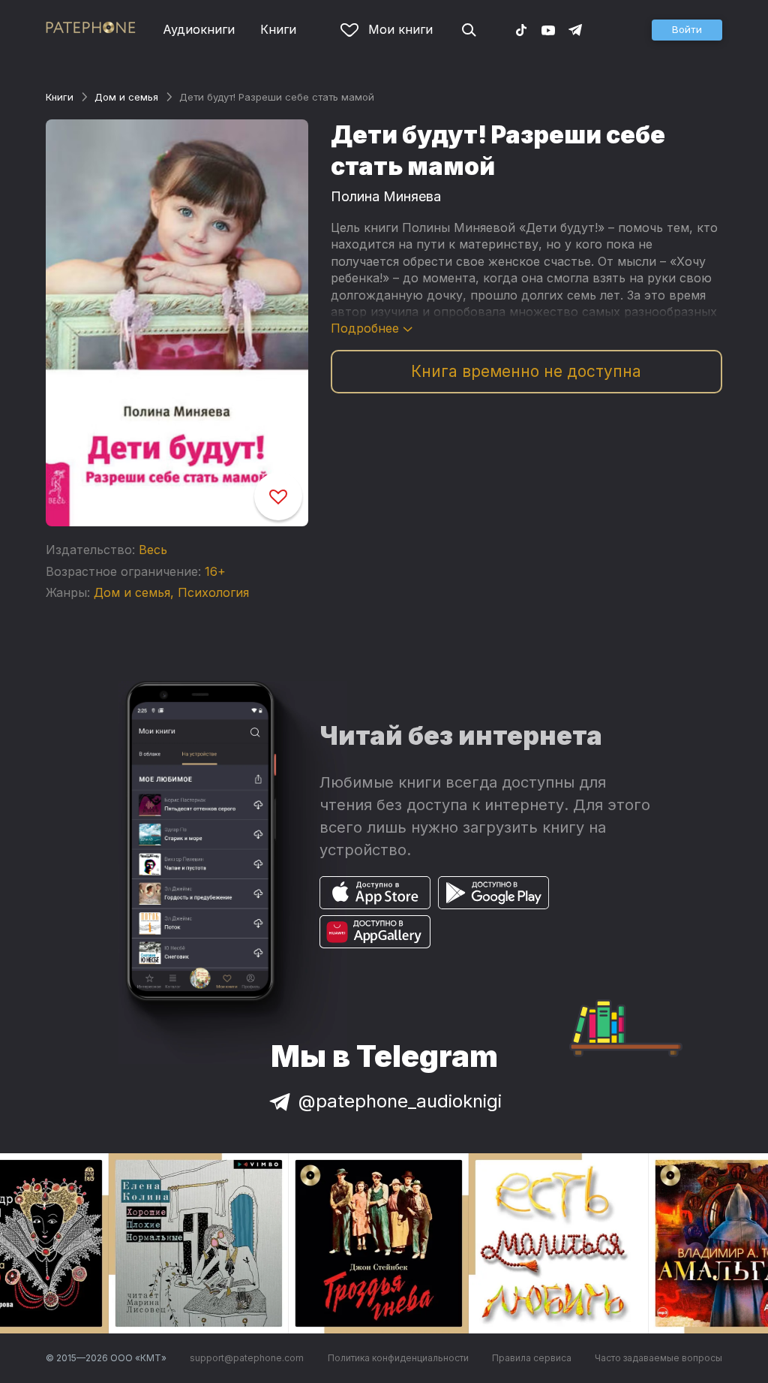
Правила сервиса (532, 1357)
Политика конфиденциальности (398, 1357)
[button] (687, 30)
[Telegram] (575, 29)
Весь (153, 549)
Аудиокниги (199, 29)
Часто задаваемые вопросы (658, 1357)
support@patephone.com (247, 1357)
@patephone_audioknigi (400, 1101)
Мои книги (400, 29)
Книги (278, 29)
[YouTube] (548, 29)
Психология (213, 592)
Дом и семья (126, 97)
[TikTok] (521, 29)
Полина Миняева (386, 196)
